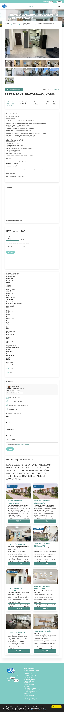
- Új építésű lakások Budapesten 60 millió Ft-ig (32, 689)
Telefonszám (10, 429)
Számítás (11, 252)
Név (7, 416)
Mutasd (51, 1)
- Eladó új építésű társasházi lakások (29, 678)
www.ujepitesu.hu (13, 676)
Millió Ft (23, 239)
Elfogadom (56, 707)
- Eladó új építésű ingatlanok (29, 681)
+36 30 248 (10, 390)
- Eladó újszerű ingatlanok (32, 699)
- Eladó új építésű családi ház (31, 671)
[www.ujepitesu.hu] (5, 6)
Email (8, 423)
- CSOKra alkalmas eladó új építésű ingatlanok (31, 674)
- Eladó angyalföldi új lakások (30, 692)
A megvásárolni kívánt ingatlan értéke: (16, 236)
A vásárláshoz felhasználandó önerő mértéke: (18, 243)
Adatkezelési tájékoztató (38, 710)
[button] (32, 6)
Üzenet (8, 436)
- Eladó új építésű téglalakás (29, 685)
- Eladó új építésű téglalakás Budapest (30, 696)
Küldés (10, 449)
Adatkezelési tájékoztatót (22, 444)
